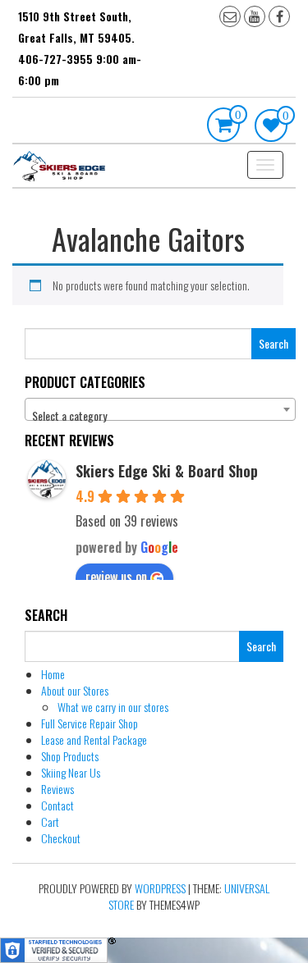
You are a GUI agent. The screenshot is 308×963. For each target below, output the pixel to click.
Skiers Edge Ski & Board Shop (167, 471)
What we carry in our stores (112, 706)
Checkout (60, 838)
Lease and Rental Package (94, 739)
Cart (50, 821)
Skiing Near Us (70, 772)
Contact (57, 805)
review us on (116, 576)
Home (53, 673)
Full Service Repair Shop (89, 723)
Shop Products (70, 755)
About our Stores (74, 690)
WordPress (160, 888)
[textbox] (160, 416)
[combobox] (160, 409)
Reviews (57, 788)
